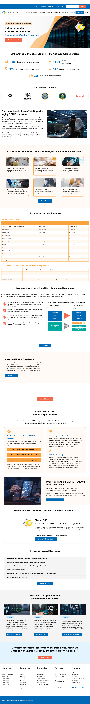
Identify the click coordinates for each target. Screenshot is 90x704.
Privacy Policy (75, 680)
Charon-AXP (5, 680)
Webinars (22, 689)
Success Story (23, 684)
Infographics (23, 682)
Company (63, 12)
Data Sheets (23, 678)
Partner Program (59, 676)
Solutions (28, 12)
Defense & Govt (41, 678)
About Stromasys (59, 685)
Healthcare (40, 672)
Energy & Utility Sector (43, 684)
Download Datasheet (59, 1)
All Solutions (5, 672)
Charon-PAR (5, 682)
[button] (3, 96)
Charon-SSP (5, 684)
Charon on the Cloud (7, 674)
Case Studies (23, 676)
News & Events (58, 687)
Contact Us (36, 6)
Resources (55, 12)
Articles (22, 674)
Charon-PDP (5, 676)
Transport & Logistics (43, 680)
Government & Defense (47, 6)
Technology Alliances (60, 674)
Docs (63, 6)
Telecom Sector (41, 676)
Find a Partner (58, 672)
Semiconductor (41, 674)
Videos (21, 687)
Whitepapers (23, 691)
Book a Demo (80, 12)
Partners (35, 12)
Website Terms (76, 682)
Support (57, 6)
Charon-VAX (5, 678)
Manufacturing (41, 682)
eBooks (22, 680)
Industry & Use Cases (45, 12)
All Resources (23, 672)
